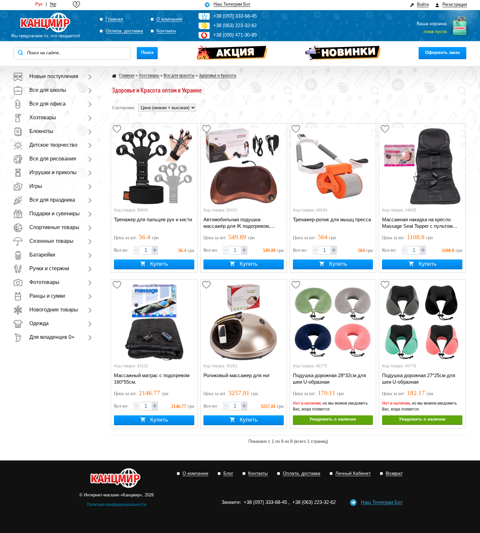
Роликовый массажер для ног (236, 375)
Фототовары (44, 282)
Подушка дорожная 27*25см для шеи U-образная (418, 379)
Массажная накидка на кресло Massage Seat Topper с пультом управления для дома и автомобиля (417, 223)
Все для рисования (52, 158)
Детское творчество (53, 145)
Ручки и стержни (49, 268)
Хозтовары (42, 117)
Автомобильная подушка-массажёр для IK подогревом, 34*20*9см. (236, 223)
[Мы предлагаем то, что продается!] (45, 23)
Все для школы (47, 90)
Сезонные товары (51, 241)
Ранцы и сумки (47, 296)
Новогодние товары (53, 309)
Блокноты (41, 131)
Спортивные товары (54, 227)
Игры (35, 186)
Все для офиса (47, 104)
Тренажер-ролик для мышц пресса (332, 219)
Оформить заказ (442, 52)
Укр (53, 4)
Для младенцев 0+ (51, 337)
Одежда (39, 323)
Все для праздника (52, 200)
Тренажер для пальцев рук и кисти (153, 219)
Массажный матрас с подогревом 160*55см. (151, 379)
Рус (39, 4)
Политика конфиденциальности (116, 504)
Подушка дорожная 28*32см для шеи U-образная (329, 379)
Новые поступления (53, 76)
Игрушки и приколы (53, 172)
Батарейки (42, 255)
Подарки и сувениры (54, 213)
